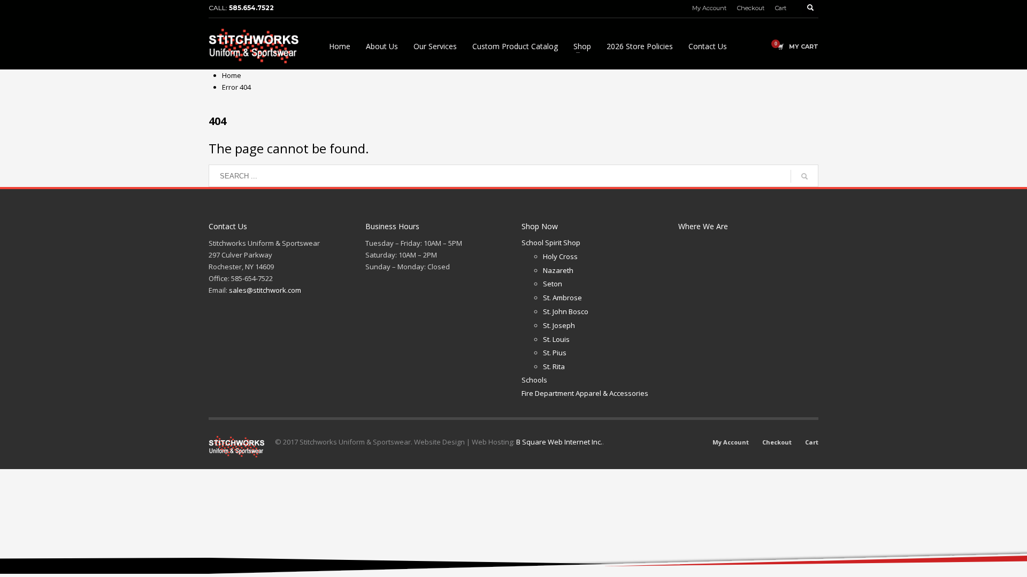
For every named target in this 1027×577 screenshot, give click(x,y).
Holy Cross (560, 256)
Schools (534, 380)
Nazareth (558, 270)
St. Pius (554, 352)
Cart (780, 8)
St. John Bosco (565, 311)
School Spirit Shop (551, 242)
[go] (804, 176)
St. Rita (554, 366)
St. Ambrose (562, 297)
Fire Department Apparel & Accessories (585, 393)
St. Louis (556, 339)
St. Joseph (559, 325)
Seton (552, 283)
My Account (709, 8)
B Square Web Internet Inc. (559, 442)
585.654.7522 (251, 8)
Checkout (750, 8)
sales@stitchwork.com (265, 290)
